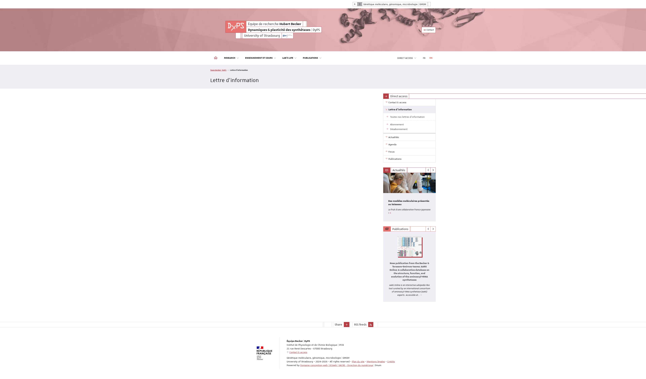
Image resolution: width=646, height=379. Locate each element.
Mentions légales (376, 361)
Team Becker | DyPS (218, 70)
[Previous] (428, 170)
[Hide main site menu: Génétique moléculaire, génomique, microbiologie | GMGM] (431, 4)
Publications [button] (310, 58)
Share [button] (338, 324)
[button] (347, 324)
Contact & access (298, 352)
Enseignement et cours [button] (259, 58)
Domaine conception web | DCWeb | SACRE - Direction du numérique (336, 365)
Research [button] (229, 58)
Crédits (391, 361)
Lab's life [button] (287, 58)
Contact (430, 30)
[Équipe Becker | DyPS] (235, 27)
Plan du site (358, 361)
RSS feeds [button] (360, 324)
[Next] (433, 170)
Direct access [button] (405, 58)
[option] (409, 197)
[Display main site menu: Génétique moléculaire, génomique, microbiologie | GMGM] (355, 4)
